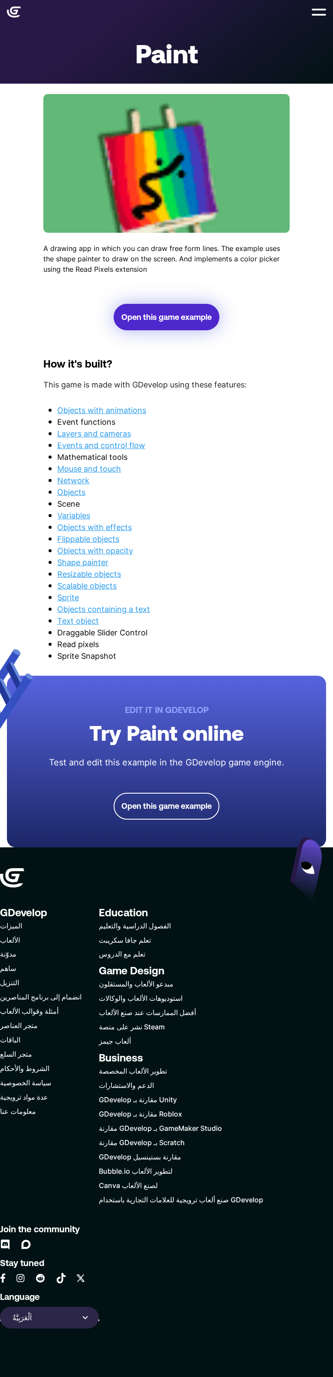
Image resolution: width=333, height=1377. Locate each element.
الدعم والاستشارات (126, 1085)
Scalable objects (87, 585)
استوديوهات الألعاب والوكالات (141, 998)
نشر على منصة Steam (132, 1027)
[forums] (26, 1244)
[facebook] (3, 1278)
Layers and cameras (94, 433)
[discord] (5, 1244)
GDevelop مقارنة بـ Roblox (140, 1114)
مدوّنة (8, 954)
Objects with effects (94, 527)
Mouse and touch (89, 468)
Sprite (68, 597)
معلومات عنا (18, 1111)
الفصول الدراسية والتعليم (135, 926)
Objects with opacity (95, 550)
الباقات (10, 1040)
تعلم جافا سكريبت (125, 940)
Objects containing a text (103, 609)
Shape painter (82, 562)
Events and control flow (101, 445)
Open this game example (166, 317)
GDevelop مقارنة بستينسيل (140, 1157)
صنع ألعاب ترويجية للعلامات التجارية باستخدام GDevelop (181, 1199)
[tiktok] (61, 1278)
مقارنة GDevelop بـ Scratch (142, 1142)
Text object (78, 620)
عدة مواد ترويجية (24, 1097)
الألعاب (10, 940)
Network (73, 480)
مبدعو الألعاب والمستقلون (136, 984)
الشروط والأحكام (24, 1068)
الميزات (11, 926)
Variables (73, 515)
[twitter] (81, 1278)
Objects (71, 492)
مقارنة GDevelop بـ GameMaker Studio (160, 1128)
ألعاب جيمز (115, 1041)
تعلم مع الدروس (122, 954)
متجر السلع (16, 1054)
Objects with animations (101, 410)
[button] (319, 12)
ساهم (8, 968)
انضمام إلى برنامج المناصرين (41, 997)
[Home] (14, 12)
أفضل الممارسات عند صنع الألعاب (147, 1012)
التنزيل (9, 982)
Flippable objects (88, 538)
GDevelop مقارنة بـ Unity (138, 1099)
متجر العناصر (19, 1025)
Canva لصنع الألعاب (128, 1185)
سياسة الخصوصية (25, 1082)
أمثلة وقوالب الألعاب (29, 1011)
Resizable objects (89, 573)
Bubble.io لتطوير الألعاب (136, 1171)
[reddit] (40, 1278)
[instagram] (20, 1278)
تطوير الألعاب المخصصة (133, 1071)
